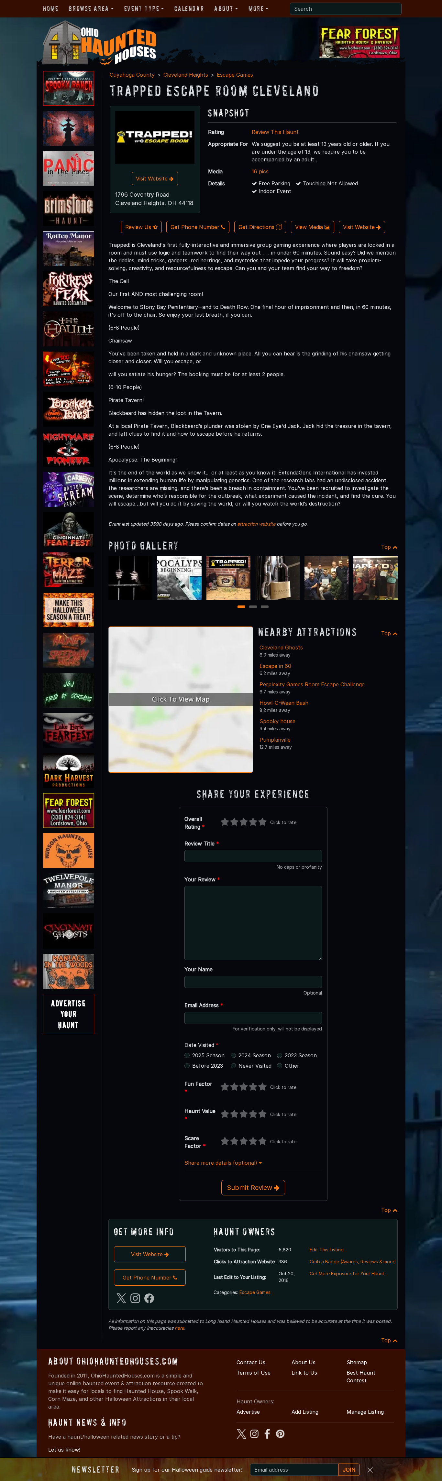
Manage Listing (365, 1412)
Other (292, 1065)
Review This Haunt (275, 132)
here (179, 1328)
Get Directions (257, 227)
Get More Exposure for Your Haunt (347, 1273)
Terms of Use (254, 1372)
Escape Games (235, 74)
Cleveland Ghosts (281, 647)
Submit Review (250, 1188)
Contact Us (251, 1362)
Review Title (201, 843)
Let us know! (64, 1449)
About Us (303, 1362)
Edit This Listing (327, 1249)
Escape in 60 (275, 666)
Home (50, 8)
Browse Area (89, 8)
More (256, 8)
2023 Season (301, 1055)
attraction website (256, 524)
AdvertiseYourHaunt (68, 1013)
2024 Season (254, 1055)
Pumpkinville (275, 739)
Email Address (203, 1005)
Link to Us (304, 1372)
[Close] (370, 1470)
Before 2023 (207, 1065)
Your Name (198, 969)
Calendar (189, 8)
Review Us (139, 227)
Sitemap (357, 1362)
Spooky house (277, 721)
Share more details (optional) (221, 1163)
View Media (310, 227)
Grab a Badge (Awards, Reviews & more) (353, 1261)
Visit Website (152, 178)
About (223, 8)
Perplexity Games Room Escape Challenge (312, 684)
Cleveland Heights (185, 74)
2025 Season (208, 1055)
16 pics (260, 171)
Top (386, 547)
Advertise (248, 1412)
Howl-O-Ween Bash (284, 703)
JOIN (349, 1469)
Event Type (142, 8)
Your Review (202, 879)
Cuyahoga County (132, 74)
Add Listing (305, 1412)
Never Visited (254, 1065)
